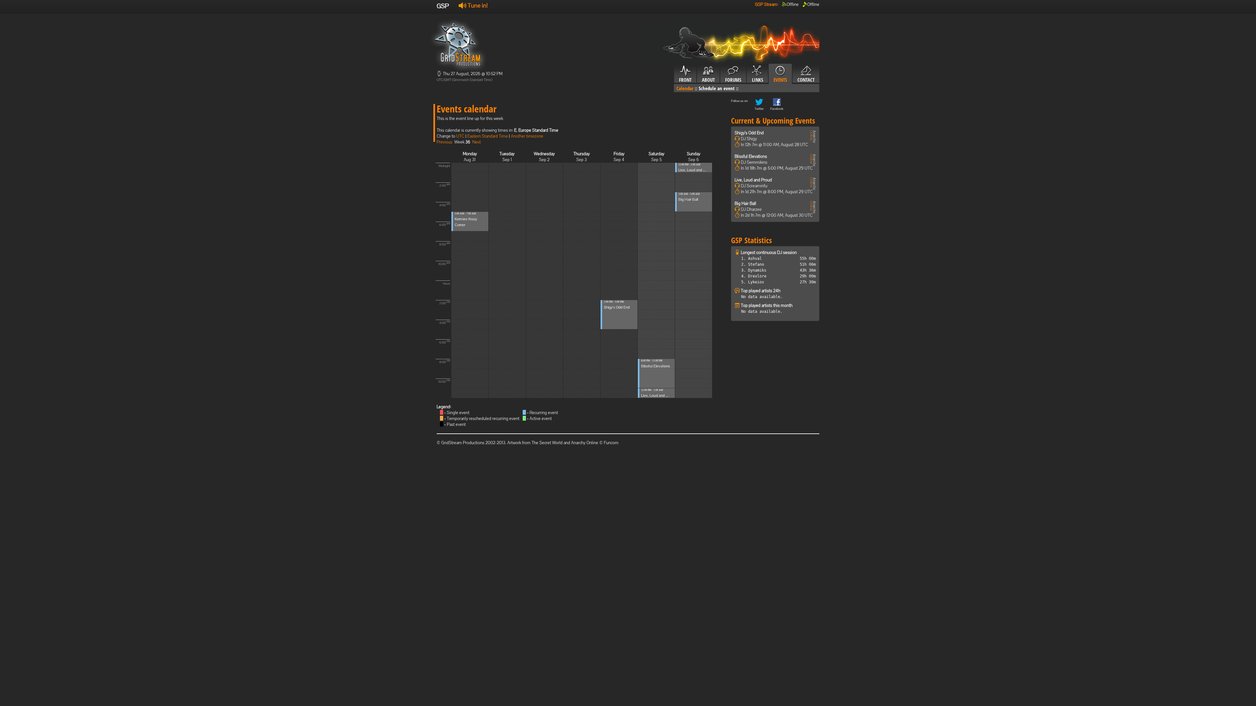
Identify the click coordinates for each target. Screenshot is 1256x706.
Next (476, 142)
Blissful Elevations (655, 366)
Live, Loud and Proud (753, 180)
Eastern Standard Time (487, 136)
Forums (733, 79)
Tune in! (477, 5)
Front (685, 79)
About (708, 79)
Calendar (684, 88)
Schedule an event (717, 88)
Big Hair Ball (688, 199)
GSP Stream (766, 4)
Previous (444, 142)
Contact (805, 79)
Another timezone (527, 136)
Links (757, 79)
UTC (460, 136)
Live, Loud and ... (655, 395)
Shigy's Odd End (617, 307)
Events (780, 79)
